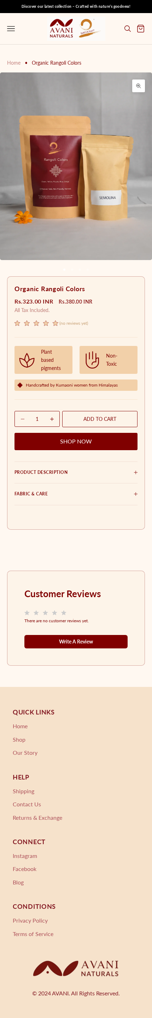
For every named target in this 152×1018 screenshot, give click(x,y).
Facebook (24, 868)
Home (14, 63)
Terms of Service (33, 933)
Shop (19, 739)
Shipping (23, 791)
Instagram (25, 855)
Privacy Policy (30, 920)
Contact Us (27, 804)
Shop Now (76, 441)
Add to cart (99, 419)
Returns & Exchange (37, 817)
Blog (18, 882)
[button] (51, 324)
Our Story (25, 752)
